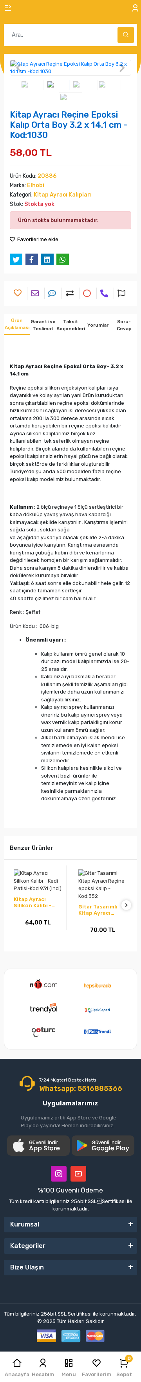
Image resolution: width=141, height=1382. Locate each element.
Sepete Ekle (39, 940)
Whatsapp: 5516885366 (80, 1088)
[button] (19, 68)
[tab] (17, 324)
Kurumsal (24, 1224)
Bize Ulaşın (27, 1267)
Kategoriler (27, 1246)
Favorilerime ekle (37, 239)
